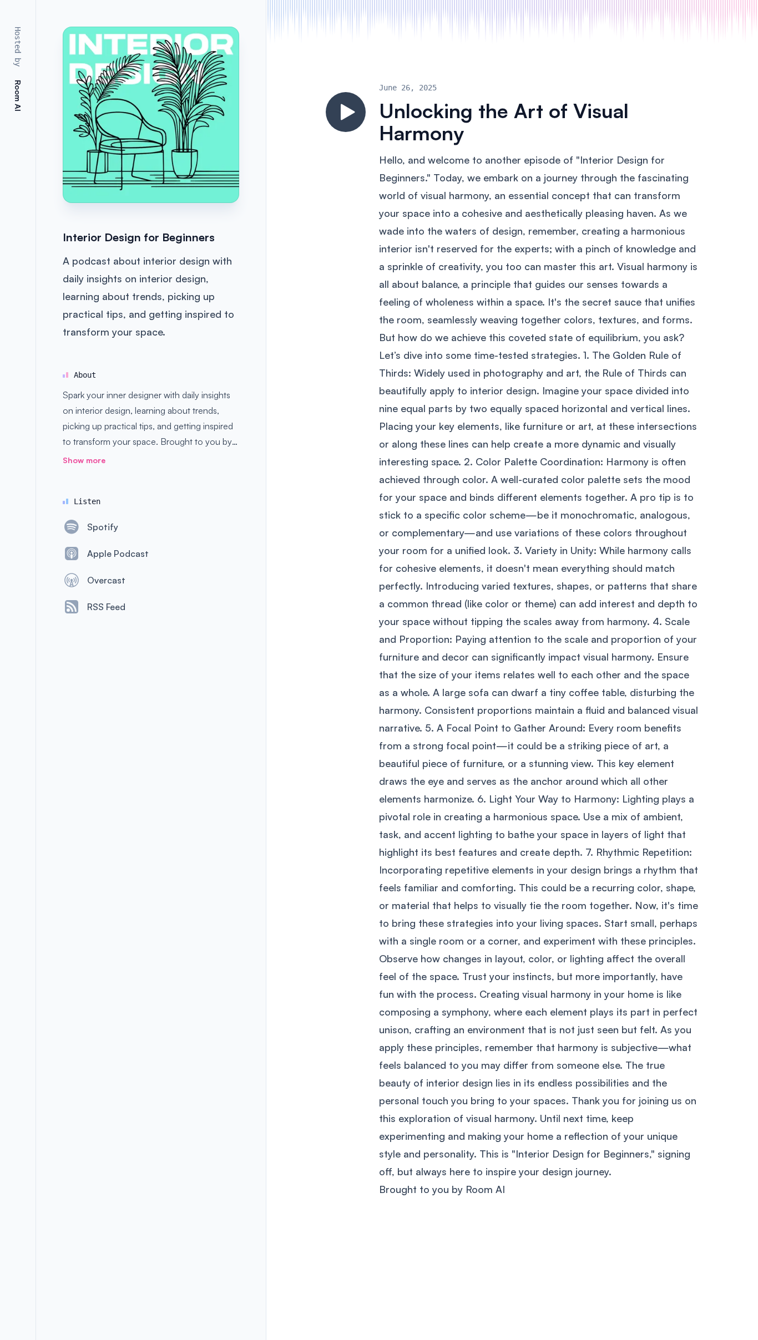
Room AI (485, 1189)
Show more (84, 460)
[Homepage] (151, 115)
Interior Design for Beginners (139, 237)
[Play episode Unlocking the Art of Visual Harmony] (346, 112)
